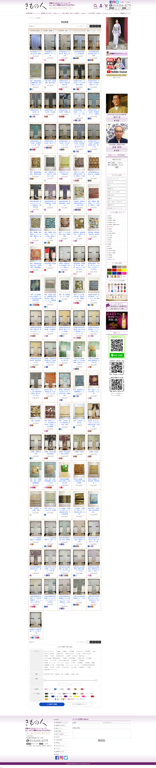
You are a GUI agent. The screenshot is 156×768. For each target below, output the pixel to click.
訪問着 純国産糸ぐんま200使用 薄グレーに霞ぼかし (64, 265)
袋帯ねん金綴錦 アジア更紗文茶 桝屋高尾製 (79, 481)
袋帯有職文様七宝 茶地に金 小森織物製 (94, 174)
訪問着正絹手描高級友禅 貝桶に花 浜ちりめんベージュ (35, 329)
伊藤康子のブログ (125, 13)
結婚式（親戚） (112, 220)
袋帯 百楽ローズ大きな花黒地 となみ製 (93, 391)
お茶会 (110, 231)
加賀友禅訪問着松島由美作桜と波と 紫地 (35, 568)
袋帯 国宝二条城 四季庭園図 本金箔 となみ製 (51, 481)
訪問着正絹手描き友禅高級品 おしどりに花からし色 (93, 329)
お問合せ (98, 13)
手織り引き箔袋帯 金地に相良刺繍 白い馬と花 (94, 360)
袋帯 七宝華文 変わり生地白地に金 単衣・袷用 (65, 422)
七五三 (110, 242)
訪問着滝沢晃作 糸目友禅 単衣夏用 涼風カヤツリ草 (94, 82)
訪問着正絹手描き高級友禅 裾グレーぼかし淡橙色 (64, 329)
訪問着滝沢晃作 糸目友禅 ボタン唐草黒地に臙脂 (79, 82)
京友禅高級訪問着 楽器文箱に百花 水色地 (94, 53)
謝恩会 (110, 248)
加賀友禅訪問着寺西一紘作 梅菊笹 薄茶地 (79, 539)
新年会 (110, 229)
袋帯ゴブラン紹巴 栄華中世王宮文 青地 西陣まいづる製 (79, 174)
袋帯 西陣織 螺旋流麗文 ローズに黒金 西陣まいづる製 (93, 203)
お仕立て (83, 13)
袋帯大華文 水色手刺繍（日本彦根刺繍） (93, 510)
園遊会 (110, 218)
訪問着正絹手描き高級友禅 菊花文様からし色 (35, 360)
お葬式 (110, 257)
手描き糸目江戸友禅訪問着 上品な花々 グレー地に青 (51, 568)
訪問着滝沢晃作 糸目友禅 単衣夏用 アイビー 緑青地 (94, 112)
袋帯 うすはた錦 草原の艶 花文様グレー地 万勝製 (79, 296)
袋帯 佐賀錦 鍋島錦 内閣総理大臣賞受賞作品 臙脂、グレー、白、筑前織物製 (50, 298)
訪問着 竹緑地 (79, 452)
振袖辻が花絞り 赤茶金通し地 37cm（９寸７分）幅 (50, 391)
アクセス (116, 13)
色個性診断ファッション (33, 13)
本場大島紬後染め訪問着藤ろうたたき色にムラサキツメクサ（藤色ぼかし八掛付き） (64, 600)
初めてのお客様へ (75, 13)
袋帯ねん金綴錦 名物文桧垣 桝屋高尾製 (93, 481)
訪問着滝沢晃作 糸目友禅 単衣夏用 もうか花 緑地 (36, 143)
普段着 (110, 255)
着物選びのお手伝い (46, 13)
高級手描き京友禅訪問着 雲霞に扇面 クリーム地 (79, 569)
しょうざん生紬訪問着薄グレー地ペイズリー (50, 539)
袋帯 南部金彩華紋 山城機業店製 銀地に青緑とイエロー (36, 82)
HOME (122, 2)
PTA (110, 246)
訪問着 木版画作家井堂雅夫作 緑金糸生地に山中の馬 (50, 360)
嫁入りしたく (112, 259)
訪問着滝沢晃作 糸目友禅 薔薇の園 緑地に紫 (65, 82)
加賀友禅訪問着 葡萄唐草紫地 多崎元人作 (64, 203)
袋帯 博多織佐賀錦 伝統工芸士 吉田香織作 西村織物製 (36, 265)
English (128, 2)
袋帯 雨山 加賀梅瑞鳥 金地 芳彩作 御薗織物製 (36, 481)
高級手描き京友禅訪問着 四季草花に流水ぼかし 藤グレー (93, 569)
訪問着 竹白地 (93, 452)
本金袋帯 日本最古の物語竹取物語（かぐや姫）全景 (79, 203)
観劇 (110, 244)
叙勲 (110, 216)
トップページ (31, 18)
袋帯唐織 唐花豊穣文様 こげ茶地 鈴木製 (79, 234)
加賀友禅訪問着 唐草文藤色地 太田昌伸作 (50, 203)
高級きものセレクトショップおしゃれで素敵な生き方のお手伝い (38, 729)
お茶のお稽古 (112, 250)
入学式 (110, 235)
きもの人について (107, 13)
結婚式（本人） (112, 222)
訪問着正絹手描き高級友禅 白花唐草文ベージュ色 (50, 329)
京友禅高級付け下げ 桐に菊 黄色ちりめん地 (65, 53)
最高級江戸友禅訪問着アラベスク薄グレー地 (35, 631)
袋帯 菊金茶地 (35, 420)
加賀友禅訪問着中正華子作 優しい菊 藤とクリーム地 (94, 539)
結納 (110, 239)
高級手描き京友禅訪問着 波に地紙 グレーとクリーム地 (64, 569)
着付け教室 (65, 13)
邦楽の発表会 (112, 233)
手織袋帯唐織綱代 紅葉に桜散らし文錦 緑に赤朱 (65, 481)
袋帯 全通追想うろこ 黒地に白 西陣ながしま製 (50, 174)
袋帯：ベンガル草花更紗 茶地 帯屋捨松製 (64, 234)
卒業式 (110, 237)
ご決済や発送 (91, 13)
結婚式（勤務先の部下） (115, 224)
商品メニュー (57, 13)
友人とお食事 (112, 252)
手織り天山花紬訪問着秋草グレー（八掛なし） (79, 598)
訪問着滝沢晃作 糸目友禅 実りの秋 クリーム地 (65, 143)
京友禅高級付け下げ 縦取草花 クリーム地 (51, 53)
